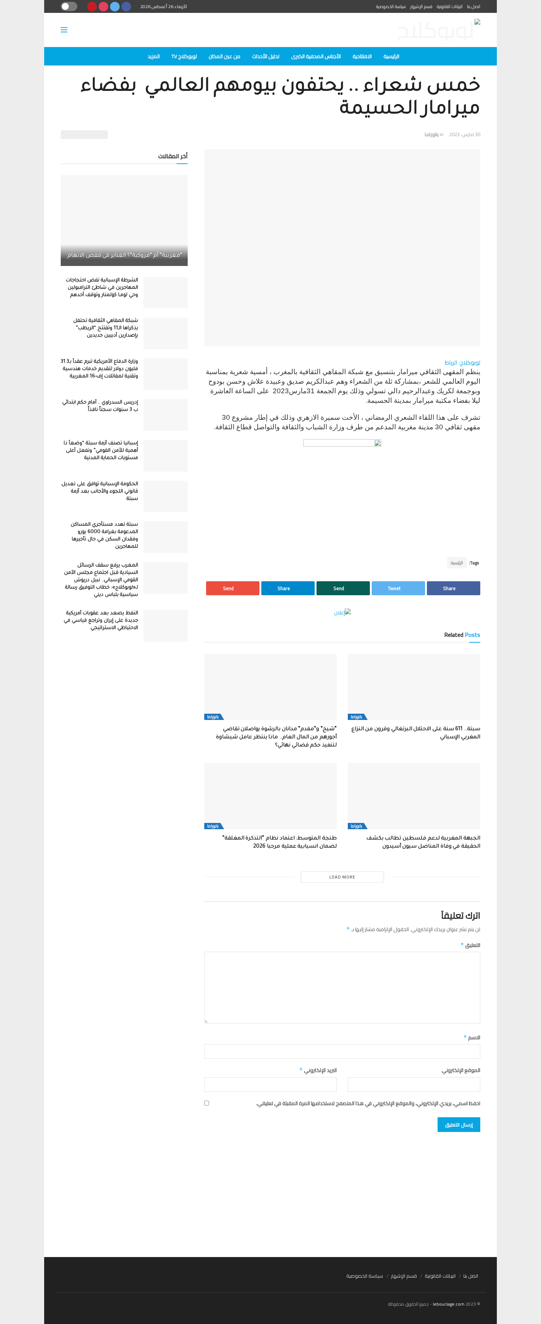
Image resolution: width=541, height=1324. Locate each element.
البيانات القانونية (450, 6)
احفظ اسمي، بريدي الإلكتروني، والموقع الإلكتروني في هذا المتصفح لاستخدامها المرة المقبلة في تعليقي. (368, 1103)
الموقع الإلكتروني (461, 1070)
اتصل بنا (473, 6)
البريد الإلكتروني (318, 1070)
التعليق (470, 945)
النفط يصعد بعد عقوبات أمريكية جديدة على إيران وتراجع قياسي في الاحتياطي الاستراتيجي (101, 621)
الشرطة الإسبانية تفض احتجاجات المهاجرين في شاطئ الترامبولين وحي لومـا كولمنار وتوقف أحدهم (102, 288)
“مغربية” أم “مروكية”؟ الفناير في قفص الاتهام (124, 256)
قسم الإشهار (421, 6)
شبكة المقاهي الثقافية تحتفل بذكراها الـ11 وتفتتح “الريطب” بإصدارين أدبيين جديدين (105, 328)
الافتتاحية (362, 56)
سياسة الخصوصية (391, 6)
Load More (342, 877)
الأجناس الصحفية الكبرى (316, 56)
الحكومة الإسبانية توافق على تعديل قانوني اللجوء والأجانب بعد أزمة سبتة (99, 492)
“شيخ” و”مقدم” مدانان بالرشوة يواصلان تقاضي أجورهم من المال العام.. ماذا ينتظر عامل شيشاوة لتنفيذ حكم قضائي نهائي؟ (276, 738)
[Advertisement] (270, 1190)
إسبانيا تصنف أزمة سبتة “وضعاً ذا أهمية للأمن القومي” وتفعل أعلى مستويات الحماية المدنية (101, 451)
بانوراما (432, 134)
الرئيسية (391, 56)
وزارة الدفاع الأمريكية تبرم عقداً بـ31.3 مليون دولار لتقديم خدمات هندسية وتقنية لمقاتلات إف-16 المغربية (99, 369)
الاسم (471, 1037)
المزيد (154, 56)
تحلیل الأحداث (265, 56)
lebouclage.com (448, 1304)
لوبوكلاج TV (184, 56)
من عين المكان (224, 56)
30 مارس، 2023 (464, 134)
